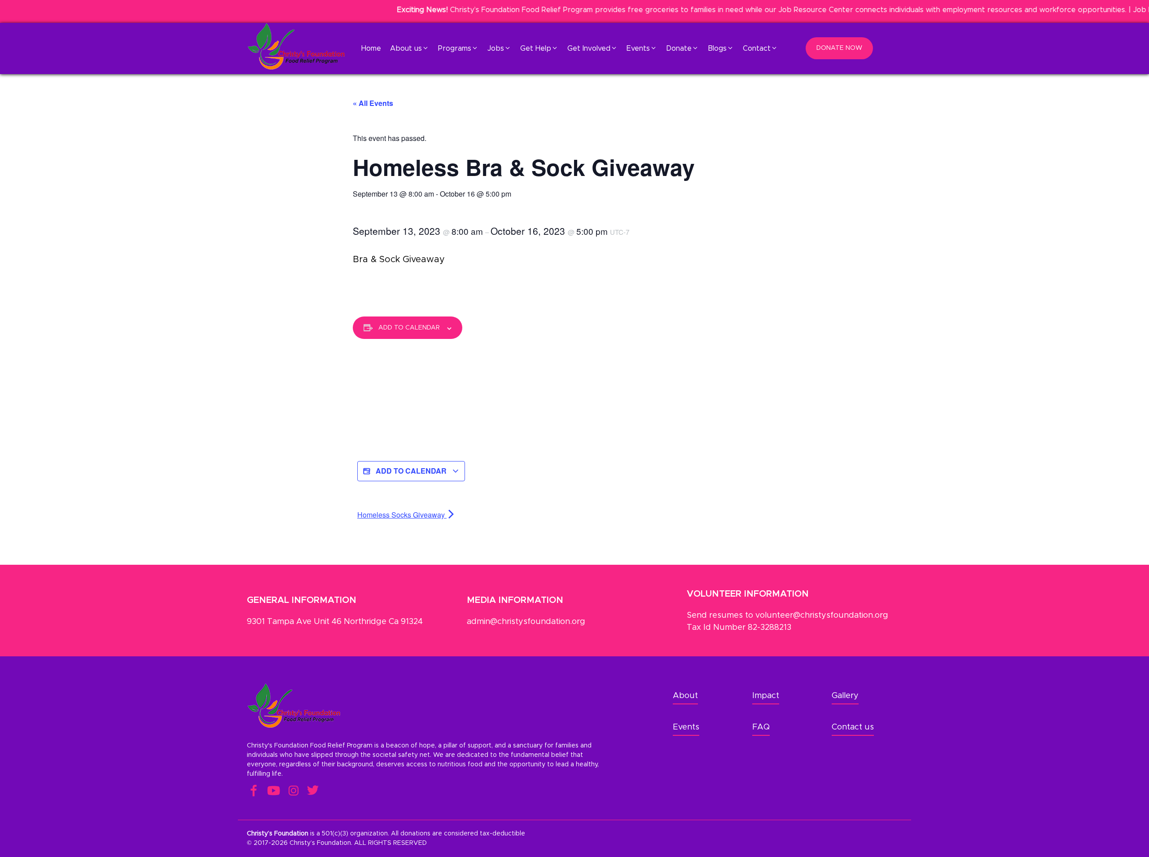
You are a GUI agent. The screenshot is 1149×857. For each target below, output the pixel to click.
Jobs (495, 48)
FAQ (761, 727)
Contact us (853, 727)
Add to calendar (409, 328)
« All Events (373, 103)
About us (406, 48)
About (685, 696)
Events (638, 48)
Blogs (717, 48)
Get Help (535, 48)
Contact (757, 48)
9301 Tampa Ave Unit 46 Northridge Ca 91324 (335, 622)
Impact (765, 696)
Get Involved (588, 48)
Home (371, 48)
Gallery (845, 696)
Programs (454, 48)
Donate (679, 48)
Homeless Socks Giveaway (402, 515)
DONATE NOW (839, 48)
